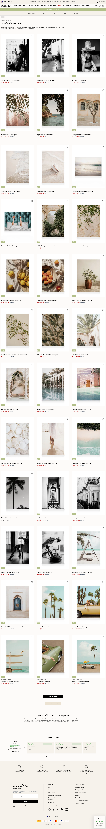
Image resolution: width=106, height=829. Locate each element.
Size (65, 13)
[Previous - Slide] (25, 747)
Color (44, 13)
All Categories (31, 13)
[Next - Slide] (98, 747)
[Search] (96, 6)
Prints (31, 6)
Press (49, 787)
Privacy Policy (23, 805)
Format (55, 13)
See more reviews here (53, 756)
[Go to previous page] (46, 703)
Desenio (57, 824)
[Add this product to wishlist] (32, 35)
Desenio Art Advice (80, 784)
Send (25, 801)
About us (50, 784)
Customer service (80, 787)
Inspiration (77, 6)
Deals (59, 6)
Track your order (79, 790)
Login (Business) (52, 805)
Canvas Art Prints (40, 6)
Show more (53, 696)
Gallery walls (67, 6)
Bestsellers (17, 6)
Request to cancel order (81, 800)
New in (25, 6)
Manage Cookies (79, 803)
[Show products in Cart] (103, 6)
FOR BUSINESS (86, 6)
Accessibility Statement (54, 795)
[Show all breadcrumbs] (3, 17)
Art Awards (51, 802)
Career (50, 790)
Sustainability (51, 792)
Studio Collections (22, 17)
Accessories (52, 6)
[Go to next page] (60, 703)
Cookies (77, 795)
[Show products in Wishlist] (99, 6)
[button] (99, 822)
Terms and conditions (80, 792)
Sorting (76, 13)
